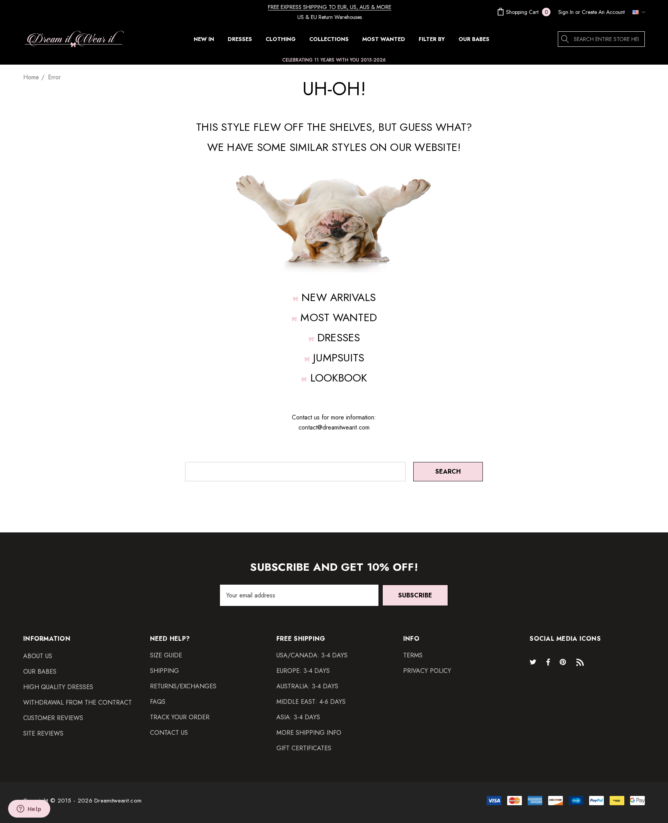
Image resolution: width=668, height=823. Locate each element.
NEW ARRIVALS (339, 297)
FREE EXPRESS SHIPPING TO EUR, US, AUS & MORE (329, 7)
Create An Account (603, 12)
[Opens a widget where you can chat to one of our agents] (29, 809)
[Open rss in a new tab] (581, 661)
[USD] (637, 12)
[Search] (565, 39)
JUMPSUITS (338, 358)
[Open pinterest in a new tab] (564, 661)
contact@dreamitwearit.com (334, 427)
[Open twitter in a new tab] (534, 661)
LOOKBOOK (338, 378)
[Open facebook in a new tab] (548, 661)
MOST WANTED (338, 317)
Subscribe (415, 595)
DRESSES (338, 338)
